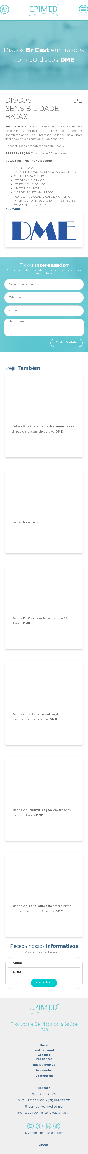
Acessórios (44, 1070)
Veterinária (44, 1075)
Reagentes (44, 1058)
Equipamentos (44, 1064)
